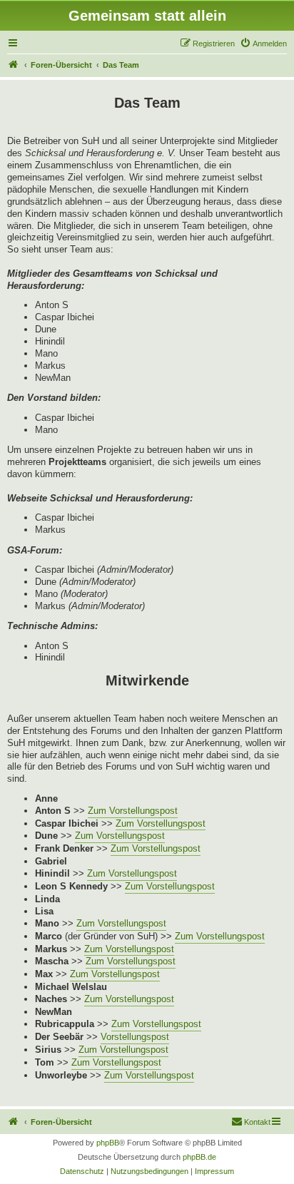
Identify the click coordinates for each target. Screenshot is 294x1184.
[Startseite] (13, 64)
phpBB (107, 1142)
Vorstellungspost (135, 1036)
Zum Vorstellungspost (133, 810)
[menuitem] (263, 43)
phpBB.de (199, 1157)
